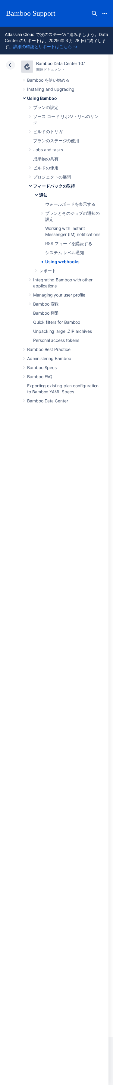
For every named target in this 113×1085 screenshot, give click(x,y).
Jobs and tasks (48, 149)
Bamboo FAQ (39, 376)
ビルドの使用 (45, 167)
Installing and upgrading (50, 89)
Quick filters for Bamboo (56, 322)
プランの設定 (45, 107)
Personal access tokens (56, 340)
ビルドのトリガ (48, 131)
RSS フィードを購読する (68, 243)
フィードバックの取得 (54, 185)
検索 (94, 13)
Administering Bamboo (49, 358)
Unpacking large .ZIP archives (62, 331)
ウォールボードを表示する (70, 204)
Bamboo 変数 (46, 303)
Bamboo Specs (42, 367)
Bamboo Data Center (47, 400)
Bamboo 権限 (46, 313)
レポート (47, 270)
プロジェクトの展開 (52, 176)
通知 (43, 195)
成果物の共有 (45, 158)
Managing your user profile (59, 294)
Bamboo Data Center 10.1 (61, 63)
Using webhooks (62, 261)
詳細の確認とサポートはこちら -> (45, 46)
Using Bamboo (42, 98)
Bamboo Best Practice (49, 349)
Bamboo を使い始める (48, 80)
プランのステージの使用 (56, 140)
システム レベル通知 (64, 252)
